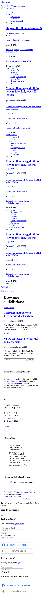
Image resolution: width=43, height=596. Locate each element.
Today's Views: (15, 448)
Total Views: (14, 463)
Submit (26, 499)
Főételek (14, 219)
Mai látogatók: (14, 450)
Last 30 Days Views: (17, 458)
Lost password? (7, 538)
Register (5, 572)
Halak (13, 145)
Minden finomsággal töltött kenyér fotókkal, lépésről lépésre (22, 91)
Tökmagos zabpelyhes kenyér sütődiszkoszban (18, 202)
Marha (13, 141)
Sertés (13, 139)
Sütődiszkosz (15, 75)
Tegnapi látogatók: (16, 454)
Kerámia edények (17, 81)
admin (10, 33)
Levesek (14, 216)
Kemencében (15, 70)
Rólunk (9, 283)
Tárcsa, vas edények (18, 77)
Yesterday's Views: (16, 452)
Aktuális (9, 12)
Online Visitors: (15, 445)
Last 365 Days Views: (17, 461)
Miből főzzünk (11, 135)
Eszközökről (15, 19)
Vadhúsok (14, 152)
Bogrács (14, 72)
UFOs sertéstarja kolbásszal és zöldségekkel (21, 340)
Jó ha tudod (10, 14)
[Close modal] (2, 515)
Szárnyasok (15, 137)
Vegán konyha (16, 154)
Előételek (14, 214)
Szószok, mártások (18, 227)
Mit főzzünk (10, 210)
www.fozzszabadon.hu (12, 496)
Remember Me (9, 536)
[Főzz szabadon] (7, 8)
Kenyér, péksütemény (19, 221)
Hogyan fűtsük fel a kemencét (24, 28)
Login (18, 563)
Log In (4, 533)
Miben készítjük (12, 68)
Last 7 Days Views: (16, 456)
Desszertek (15, 223)
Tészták (13, 150)
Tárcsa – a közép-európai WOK (19, 61)
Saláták (13, 225)
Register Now (18, 524)
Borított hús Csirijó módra (16, 118)
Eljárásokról (15, 17)
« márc (6, 426)
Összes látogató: (15, 465)
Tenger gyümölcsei (18, 148)
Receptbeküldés (16, 212)
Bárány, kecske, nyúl (18, 143)
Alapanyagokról (17, 21)
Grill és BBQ (16, 79)
